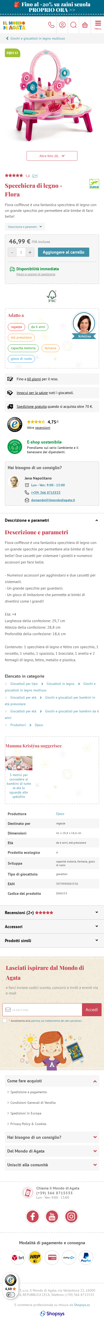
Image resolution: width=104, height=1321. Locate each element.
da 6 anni (38, 327)
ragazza (16, 327)
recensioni (42, 427)
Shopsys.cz (82, 1305)
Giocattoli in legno (61, 683)
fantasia (50, 348)
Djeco (39, 725)
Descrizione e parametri (27, 520)
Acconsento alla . (45, 1020)
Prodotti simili (18, 940)
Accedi (92, 1009)
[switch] (10, 1294)
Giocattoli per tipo (24, 683)
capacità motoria (23, 348)
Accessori (13, 926)
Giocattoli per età (23, 697)
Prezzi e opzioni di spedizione (35, 274)
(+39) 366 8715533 (45, 492)
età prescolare (21, 337)
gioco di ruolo (21, 358)
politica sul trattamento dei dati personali (56, 1020)
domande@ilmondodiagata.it (53, 500)
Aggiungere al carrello (63, 252)
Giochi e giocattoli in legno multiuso (37, 38)
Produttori (18, 725)
